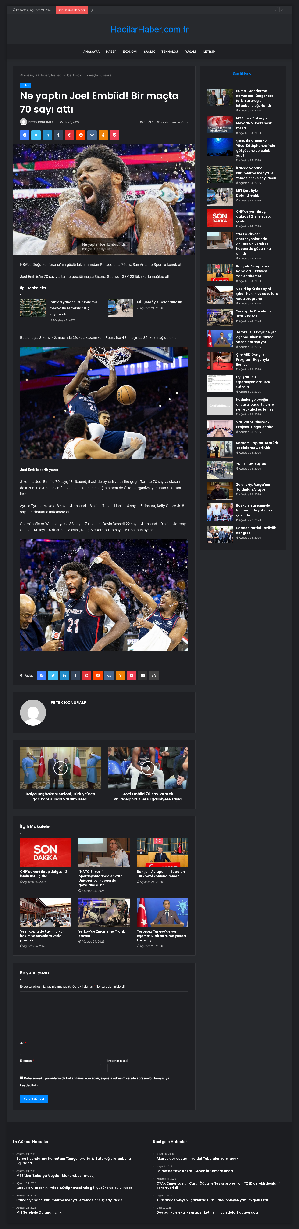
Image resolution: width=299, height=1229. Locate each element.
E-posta (27, 1060)
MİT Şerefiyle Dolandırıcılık (159, 302)
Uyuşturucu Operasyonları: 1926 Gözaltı (253, 382)
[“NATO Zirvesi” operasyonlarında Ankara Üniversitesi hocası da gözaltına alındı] (104, 852)
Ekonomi (130, 51)
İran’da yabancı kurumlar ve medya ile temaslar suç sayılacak (73, 308)
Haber (111, 51)
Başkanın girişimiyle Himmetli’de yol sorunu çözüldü (255, 510)
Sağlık (149, 51)
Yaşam (190, 51)
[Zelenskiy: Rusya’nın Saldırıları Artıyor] (220, 491)
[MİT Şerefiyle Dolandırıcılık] (120, 308)
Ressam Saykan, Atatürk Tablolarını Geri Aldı (257, 445)
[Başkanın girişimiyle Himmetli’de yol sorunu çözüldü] (220, 512)
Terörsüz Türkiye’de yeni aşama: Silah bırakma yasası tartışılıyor (161, 936)
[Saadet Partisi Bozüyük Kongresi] (220, 534)
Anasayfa (91, 51)
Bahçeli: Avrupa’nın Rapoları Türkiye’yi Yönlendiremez (161, 873)
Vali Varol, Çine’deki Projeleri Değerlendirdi (255, 424)
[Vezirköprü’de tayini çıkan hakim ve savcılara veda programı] (45, 912)
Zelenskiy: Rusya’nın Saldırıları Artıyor (253, 487)
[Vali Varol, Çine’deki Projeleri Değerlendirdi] (220, 428)
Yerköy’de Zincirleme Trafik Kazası (101, 933)
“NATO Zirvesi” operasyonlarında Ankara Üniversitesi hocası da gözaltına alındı (100, 878)
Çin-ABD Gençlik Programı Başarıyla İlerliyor (252, 359)
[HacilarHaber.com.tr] (149, 29)
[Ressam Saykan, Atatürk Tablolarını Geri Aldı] (220, 449)
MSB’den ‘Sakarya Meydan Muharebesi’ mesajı (254, 123)
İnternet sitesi (117, 1060)
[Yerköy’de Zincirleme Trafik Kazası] (104, 912)
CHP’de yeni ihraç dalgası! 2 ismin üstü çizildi (43, 873)
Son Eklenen (243, 73)
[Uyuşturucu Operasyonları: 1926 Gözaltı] (220, 383)
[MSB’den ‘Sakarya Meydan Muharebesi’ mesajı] (220, 124)
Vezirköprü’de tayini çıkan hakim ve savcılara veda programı (42, 936)
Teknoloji (170, 51)
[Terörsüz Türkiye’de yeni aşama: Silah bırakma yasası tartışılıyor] (162, 912)
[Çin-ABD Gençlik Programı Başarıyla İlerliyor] (220, 361)
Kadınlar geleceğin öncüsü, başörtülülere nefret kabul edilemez (255, 404)
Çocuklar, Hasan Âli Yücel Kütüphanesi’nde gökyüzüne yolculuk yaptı (140, 10)
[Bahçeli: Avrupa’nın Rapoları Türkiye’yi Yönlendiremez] (162, 852)
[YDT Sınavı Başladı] (220, 470)
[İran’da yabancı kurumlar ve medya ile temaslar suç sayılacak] (33, 308)
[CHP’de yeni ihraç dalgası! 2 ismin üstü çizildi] (45, 852)
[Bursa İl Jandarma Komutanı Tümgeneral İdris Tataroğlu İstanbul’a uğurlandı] (220, 97)
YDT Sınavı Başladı (251, 463)
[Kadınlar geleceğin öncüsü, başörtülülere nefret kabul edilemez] (220, 406)
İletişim (209, 51)
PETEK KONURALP (41, 122)
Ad (23, 1043)
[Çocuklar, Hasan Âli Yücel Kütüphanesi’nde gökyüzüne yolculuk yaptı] (220, 147)
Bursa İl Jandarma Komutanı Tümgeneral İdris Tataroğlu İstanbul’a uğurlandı (255, 98)
